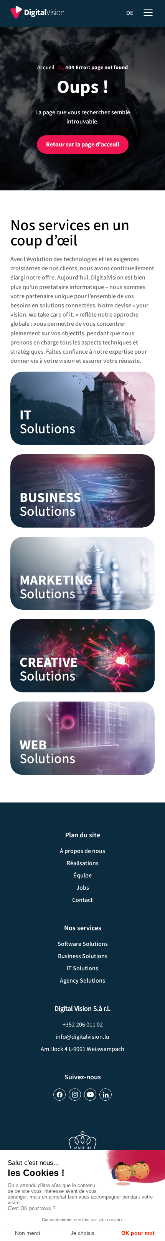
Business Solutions (82, 491)
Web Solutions (82, 738)
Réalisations (83, 863)
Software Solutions (83, 944)
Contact (82, 900)
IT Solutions (82, 408)
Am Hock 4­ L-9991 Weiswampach (82, 1049)
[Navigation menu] (148, 12)
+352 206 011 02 (83, 1024)
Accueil (45, 67)
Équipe (82, 875)
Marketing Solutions (82, 573)
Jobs (82, 888)
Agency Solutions (82, 980)
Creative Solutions (82, 655)
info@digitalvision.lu (82, 1037)
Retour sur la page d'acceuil (82, 144)
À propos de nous (82, 851)
